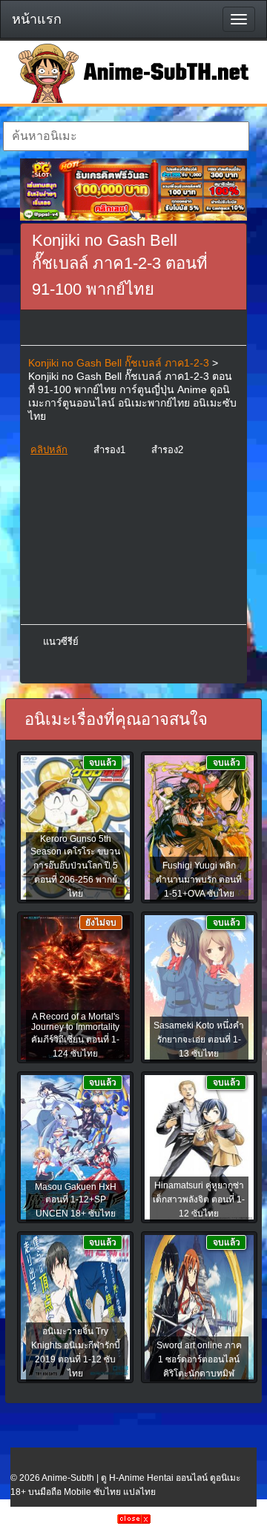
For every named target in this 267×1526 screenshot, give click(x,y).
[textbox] (125, 136)
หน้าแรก (37, 19)
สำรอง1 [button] (109, 449)
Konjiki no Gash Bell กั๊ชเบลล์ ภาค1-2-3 (118, 363)
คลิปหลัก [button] (48, 449)
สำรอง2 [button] (167, 449)
